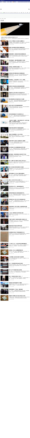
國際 (15, 12)
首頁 (1, 12)
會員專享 (4, 12)
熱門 (9, 12)
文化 (29, 12)
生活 (25, 12)
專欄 (21, 12)
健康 (27, 12)
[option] (15, 29)
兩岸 (13, 12)
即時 (7, 12)
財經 (17, 12)
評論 (23, 12)
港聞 (11, 12)
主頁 (0, 18)
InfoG (19, 12)
